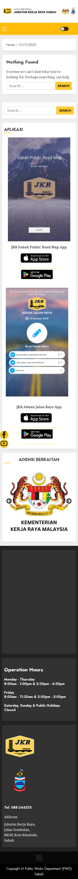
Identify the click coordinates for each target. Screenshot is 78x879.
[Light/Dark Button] (64, 29)
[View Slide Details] (40, 502)
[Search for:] (30, 86)
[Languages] (39, 858)
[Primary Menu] (4, 29)
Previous (9, 501)
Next (69, 501)
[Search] (73, 29)
